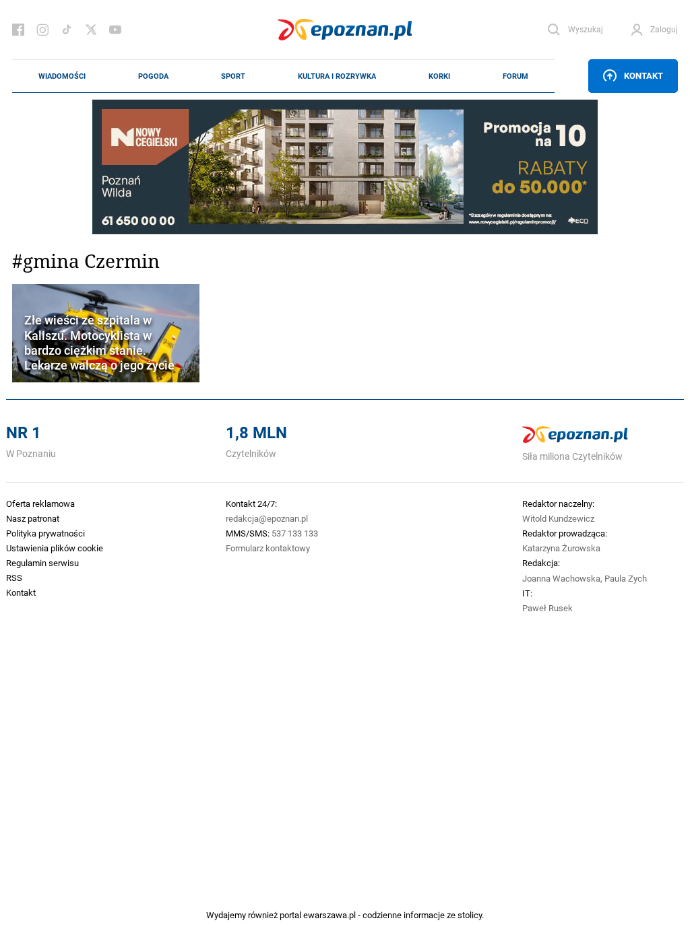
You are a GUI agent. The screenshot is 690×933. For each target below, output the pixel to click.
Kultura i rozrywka (337, 76)
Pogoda (153, 76)
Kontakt (643, 75)
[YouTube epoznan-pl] (115, 30)
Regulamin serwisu (42, 562)
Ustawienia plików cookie (54, 548)
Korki (439, 76)
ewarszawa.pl (329, 914)
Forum (515, 76)
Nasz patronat (32, 518)
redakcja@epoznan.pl (267, 518)
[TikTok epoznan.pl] (67, 30)
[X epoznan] (91, 30)
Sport (233, 76)
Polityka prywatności (45, 533)
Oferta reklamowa (40, 503)
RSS (14, 577)
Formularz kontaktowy (268, 548)
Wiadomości (62, 76)
